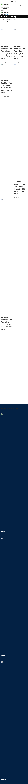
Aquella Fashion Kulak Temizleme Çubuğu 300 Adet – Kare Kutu (20, 188)
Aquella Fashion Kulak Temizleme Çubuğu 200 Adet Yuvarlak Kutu (7, 86)
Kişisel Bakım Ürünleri (11, 19)
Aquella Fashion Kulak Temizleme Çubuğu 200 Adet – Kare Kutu (20, 52)
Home (2, 19)
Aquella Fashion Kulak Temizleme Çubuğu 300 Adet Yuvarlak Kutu (7, 323)
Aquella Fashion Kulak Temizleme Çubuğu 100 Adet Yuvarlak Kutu (7, 52)
